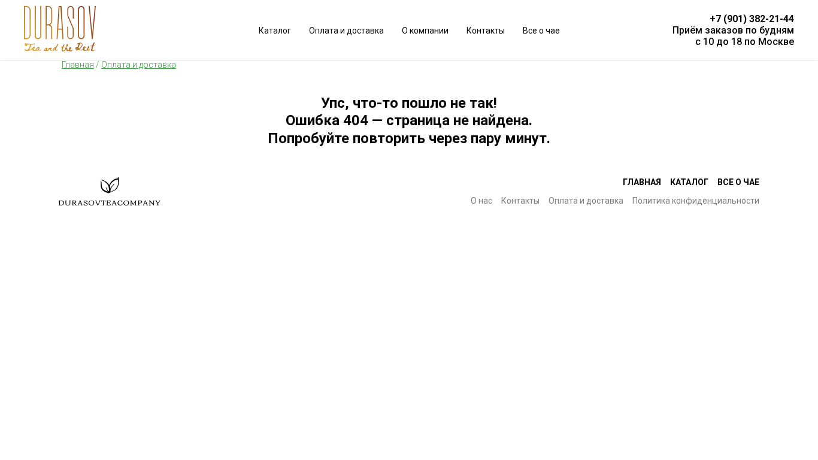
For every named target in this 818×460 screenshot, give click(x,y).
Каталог (689, 182)
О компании (425, 30)
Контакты (485, 30)
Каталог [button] (275, 30)
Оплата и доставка (346, 30)
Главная (642, 182)
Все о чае (541, 30)
